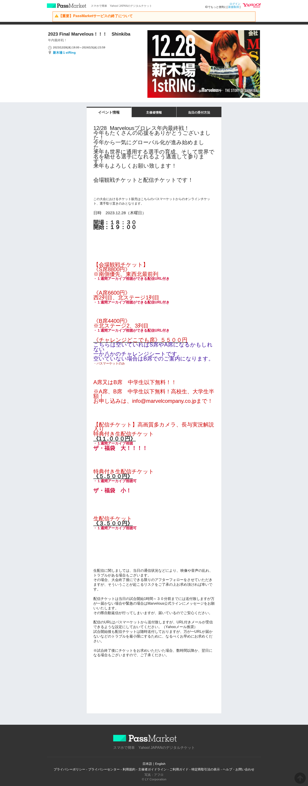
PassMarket (66, 5)
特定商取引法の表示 (205, 769)
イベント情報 (109, 112)
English (160, 763)
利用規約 (129, 769)
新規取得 (233, 7)
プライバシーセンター (104, 769)
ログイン (235, 3)
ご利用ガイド (179, 769)
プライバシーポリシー (69, 769)
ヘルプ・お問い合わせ (238, 769)
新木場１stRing (64, 52)
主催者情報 (154, 112)
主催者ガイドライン (152, 769)
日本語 (147, 763)
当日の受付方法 (199, 112)
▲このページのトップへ (300, 778)
